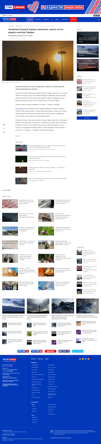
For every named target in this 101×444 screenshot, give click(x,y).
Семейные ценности (36, 390)
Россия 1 (34, 406)
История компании (52, 404)
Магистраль (34, 376)
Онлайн (73, 19)
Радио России (35, 419)
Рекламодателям (51, 414)
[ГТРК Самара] (9, 19)
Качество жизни (51, 381)
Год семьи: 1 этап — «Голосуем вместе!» (52, 394)
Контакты (50, 411)
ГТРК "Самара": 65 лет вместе (38, 374)
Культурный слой (51, 376)
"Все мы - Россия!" (52, 367)
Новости (30, 19)
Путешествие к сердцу (52, 386)
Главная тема (34, 372)
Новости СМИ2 (6, 190)
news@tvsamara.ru (13, 369)
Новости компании (52, 406)
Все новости (87, 118)
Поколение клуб (35, 387)
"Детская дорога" (35, 367)
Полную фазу (19, 108)
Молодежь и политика (36, 381)
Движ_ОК (50, 397)
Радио (57, 19)
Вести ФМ (34, 422)
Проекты (46, 19)
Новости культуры (52, 374)
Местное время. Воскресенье (38, 379)
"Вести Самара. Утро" (36, 397)
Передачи (34, 362)
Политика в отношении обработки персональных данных (11, 381)
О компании (64, 19)
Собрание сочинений (36, 392)
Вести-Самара (34, 369)
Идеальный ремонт (52, 388)
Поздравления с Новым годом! (36, 385)
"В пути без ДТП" (51, 391)
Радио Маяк (34, 417)
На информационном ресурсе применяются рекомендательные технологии (11, 384)
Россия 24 (34, 408)
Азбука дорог (51, 369)
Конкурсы (38, 19)
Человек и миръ (51, 379)
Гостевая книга (51, 409)
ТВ (51, 19)
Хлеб (33, 394)
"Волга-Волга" (51, 384)
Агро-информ (51, 372)
